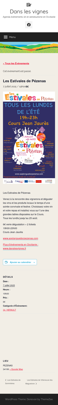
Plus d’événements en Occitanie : (20, 244)
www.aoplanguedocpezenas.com (20, 238)
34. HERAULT (9, 309)
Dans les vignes (29, 11)
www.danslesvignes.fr (14, 248)
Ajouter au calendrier (20, 262)
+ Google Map (16, 369)
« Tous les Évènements (16, 63)
